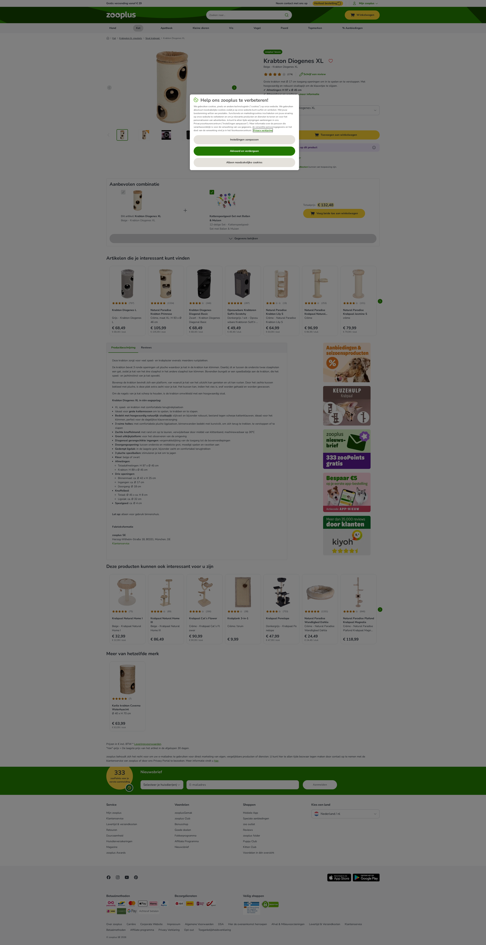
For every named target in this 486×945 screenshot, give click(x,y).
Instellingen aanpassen (244, 139)
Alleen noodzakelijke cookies (244, 162)
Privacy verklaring (262, 130)
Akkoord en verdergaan (244, 151)
